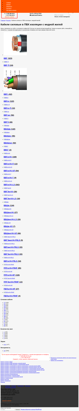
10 (4, 304)
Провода (3, 382)
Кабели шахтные (5, 379)
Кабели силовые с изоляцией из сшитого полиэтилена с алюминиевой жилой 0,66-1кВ (22, 370)
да (4, 350)
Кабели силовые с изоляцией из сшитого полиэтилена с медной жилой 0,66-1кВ (21, 367)
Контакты (28, 386)
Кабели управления (6, 380)
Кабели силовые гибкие (6, 361)
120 (5, 305)
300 (5, 316)
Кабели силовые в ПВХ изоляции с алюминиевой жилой (15, 364)
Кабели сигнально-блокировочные (9, 374)
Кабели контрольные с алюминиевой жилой (12, 376)
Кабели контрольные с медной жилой (10, 375)
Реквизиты (21, 386)
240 (5, 313)
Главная (3, 20)
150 (5, 307)
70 (4, 324)
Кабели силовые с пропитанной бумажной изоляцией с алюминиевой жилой (20, 372)
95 (4, 325)
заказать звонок (6, 400)
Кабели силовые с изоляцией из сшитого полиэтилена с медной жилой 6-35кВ (20, 365)
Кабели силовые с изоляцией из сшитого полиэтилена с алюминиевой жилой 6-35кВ (22, 368)
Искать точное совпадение (62, 16)
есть (5, 344)
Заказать (18, 409)
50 (4, 321)
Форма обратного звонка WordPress (31, 409)
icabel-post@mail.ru (36, 15)
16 (4, 308)
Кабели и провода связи (7, 378)
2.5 (4, 312)
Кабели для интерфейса (57, 360)
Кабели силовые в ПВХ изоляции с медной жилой (13, 363)
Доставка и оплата (11, 10)
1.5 (4, 302)
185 (5, 310)
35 (4, 318)
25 (4, 315)
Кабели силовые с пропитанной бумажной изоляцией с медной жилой (18, 371)
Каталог (8, 20)
